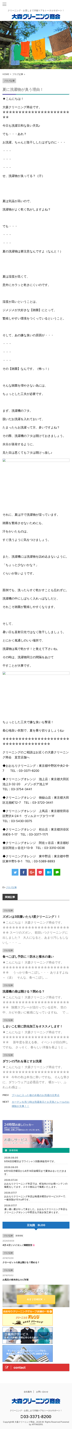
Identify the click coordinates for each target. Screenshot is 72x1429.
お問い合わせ (42, 1391)
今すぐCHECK (35, 1299)
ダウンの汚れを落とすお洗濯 (22, 1061)
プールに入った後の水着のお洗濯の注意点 (35, 1095)
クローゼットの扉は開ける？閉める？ (21, 1262)
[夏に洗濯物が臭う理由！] (48, 872)
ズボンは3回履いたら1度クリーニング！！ (31, 916)
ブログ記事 (11, 887)
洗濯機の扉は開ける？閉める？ (24, 991)
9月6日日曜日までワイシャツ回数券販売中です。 (30, 1161)
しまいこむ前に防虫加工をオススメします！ (33, 1026)
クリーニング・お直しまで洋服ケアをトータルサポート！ (36, 1410)
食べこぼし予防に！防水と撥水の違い (28, 956)
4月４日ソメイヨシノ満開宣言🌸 (19, 1245)
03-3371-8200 (37, 1416)
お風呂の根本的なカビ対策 (16, 1279)
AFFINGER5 (37, 1424)
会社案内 (28, 1391)
